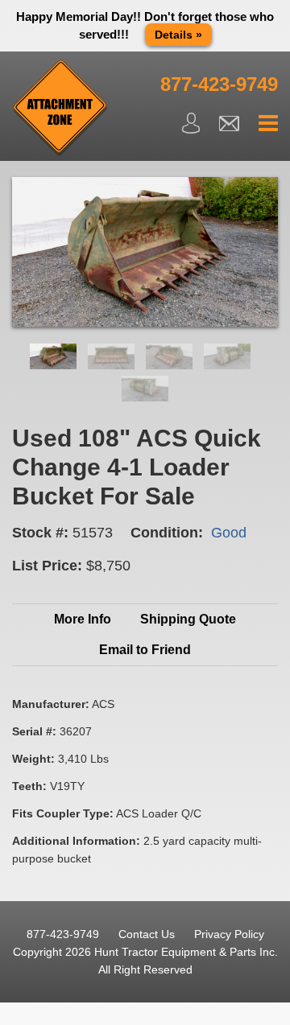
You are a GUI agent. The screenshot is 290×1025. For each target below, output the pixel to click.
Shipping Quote (188, 619)
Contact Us (146, 934)
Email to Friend (145, 650)
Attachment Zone (60, 108)
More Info (82, 619)
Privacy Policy (229, 934)
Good (228, 533)
